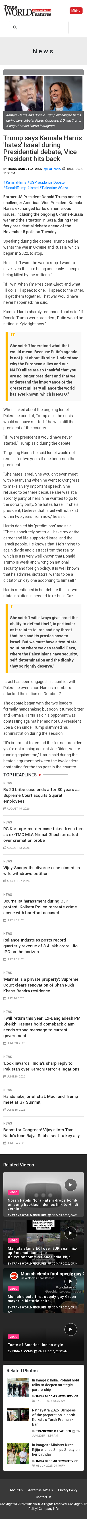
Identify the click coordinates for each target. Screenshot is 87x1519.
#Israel (33, 188)
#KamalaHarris (15, 182)
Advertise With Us (40, 1490)
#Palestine (48, 188)
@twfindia (52, 168)
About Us (16, 1490)
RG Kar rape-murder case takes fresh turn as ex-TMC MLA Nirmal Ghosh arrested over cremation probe (43, 834)
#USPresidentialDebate (46, 182)
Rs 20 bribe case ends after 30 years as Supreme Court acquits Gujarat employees (41, 795)
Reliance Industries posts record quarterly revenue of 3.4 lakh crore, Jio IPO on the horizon (40, 945)
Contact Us (43, 1497)
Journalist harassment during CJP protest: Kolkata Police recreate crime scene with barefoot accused (40, 906)
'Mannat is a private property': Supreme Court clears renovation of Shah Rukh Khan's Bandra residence (41, 985)
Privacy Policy (67, 1490)
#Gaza (63, 188)
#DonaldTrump (14, 188)
